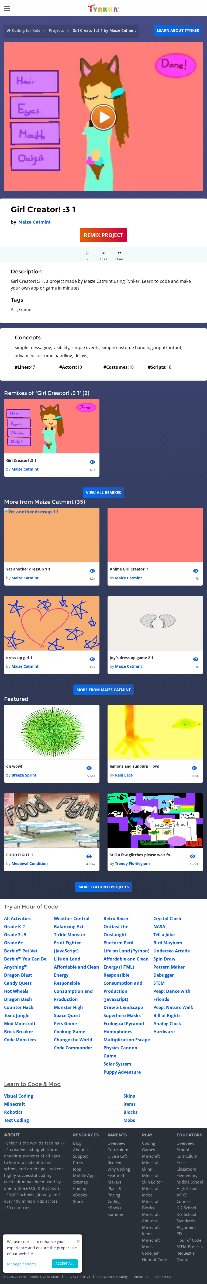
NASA (159, 927)
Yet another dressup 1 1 (28, 569)
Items (129, 1104)
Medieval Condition (30, 863)
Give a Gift (117, 1156)
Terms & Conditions (45, 1277)
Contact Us (162, 1277)
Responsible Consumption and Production (73, 991)
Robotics (13, 1112)
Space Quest (67, 1015)
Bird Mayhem (167, 943)
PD (179, 1233)
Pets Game (65, 1023)
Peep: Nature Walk (173, 1007)
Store (78, 1201)
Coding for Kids (26, 30)
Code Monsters (20, 1040)
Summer (115, 1214)
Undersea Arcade (171, 951)
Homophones (118, 1032)
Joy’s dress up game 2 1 (131, 657)
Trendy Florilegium (132, 863)
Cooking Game (69, 1032)
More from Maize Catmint (104, 689)
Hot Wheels (16, 991)
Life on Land (67, 959)
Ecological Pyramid (124, 1023)
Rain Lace (124, 775)
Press (78, 1162)
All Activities (17, 918)
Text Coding (16, 1120)
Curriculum (118, 1149)
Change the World (73, 1040)
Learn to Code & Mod (32, 1084)
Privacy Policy (78, 1277)
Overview (116, 1143)
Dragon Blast (18, 975)
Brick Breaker (18, 1032)
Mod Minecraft (20, 1023)
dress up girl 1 (19, 657)
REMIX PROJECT (103, 235)
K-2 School (186, 1207)
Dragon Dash (18, 999)
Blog (77, 1143)
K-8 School (186, 1214)
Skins (129, 1096)
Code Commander (73, 1048)
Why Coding (119, 1169)
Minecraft (14, 1104)
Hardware (164, 1032)
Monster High (68, 1007)
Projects (56, 30)
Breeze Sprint (24, 775)
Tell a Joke (164, 935)
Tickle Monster (69, 935)
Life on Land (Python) (126, 951)
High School (188, 1188)
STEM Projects (190, 1246)
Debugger (163, 975)
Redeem (115, 1162)
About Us (81, 1149)
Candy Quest (18, 983)
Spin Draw (164, 959)
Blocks (130, 1112)
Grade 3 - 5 (15, 935)
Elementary (187, 1175)
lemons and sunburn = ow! (134, 766)
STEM (159, 983)
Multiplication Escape (127, 1040)
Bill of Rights (167, 1015)
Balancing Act (69, 927)
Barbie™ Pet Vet (20, 951)
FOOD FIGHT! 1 (20, 854)
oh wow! (14, 766)
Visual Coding (18, 1096)
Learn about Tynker (178, 30)
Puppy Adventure (122, 1072)
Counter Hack (18, 1007)
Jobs (77, 1169)
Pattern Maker (169, 967)
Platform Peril (118, 943)
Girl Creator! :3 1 (21, 460)
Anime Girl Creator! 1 (129, 569)
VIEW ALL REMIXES (103, 492)
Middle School (190, 1182)
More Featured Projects (103, 886)
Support (80, 1156)
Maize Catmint (34, 222)
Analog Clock (167, 1023)
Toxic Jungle (16, 1015)
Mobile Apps (84, 1175)
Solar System (117, 1064)
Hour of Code (154, 1259)
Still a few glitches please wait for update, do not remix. (142, 854)
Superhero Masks (122, 1015)
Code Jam (151, 1253)
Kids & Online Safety (112, 1277)
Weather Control (71, 918)
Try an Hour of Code (31, 906)
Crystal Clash (167, 918)
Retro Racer (116, 918)
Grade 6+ (13, 943)
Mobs (129, 1120)
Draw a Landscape (123, 1007)
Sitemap (80, 1182)
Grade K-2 (14, 927)
